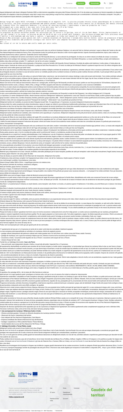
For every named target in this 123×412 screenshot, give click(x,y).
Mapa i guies (106, 348)
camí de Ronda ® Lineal (80, 341)
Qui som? (108, 8)
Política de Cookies (109, 411)
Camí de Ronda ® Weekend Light (27, 341)
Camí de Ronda (10, 330)
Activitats (81, 8)
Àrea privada (95, 3)
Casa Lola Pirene (29, 242)
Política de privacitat (98, 411)
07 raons (53, 8)
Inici (47, 8)
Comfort (120, 345)
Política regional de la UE (16, 397)
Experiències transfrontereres (95, 8)
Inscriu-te (81, 3)
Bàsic (115, 345)
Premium (4, 348)
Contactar (69, 3)
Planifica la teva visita (70, 8)
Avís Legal (88, 411)
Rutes (59, 8)
